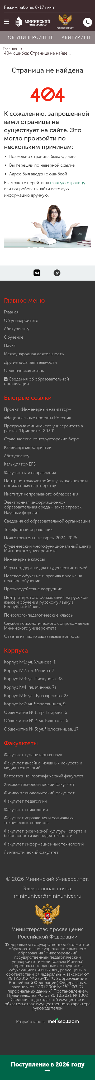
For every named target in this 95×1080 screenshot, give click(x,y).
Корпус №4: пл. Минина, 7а (30, 687)
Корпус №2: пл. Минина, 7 (29, 670)
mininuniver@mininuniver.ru (48, 896)
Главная (11, 312)
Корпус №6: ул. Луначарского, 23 (36, 695)
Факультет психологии (26, 809)
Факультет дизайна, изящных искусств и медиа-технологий (43, 765)
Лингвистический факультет (31, 852)
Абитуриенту (16, 328)
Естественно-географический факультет (43, 775)
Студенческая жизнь (24, 370)
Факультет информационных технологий (44, 844)
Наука (10, 345)
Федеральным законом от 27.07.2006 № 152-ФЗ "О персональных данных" (47, 987)
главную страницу (67, 182)
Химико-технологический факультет (39, 784)
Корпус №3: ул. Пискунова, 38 (33, 678)
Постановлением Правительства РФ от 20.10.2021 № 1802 (47, 993)
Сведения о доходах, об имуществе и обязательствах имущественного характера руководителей (47, 1004)
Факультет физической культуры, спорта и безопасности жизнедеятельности (45, 833)
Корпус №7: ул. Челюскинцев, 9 (34, 703)
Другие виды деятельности (30, 362)
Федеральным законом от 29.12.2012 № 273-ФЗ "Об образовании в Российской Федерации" (48, 978)
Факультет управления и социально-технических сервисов (39, 820)
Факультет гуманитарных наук (33, 754)
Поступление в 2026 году (47, 1064)
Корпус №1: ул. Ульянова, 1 (30, 662)
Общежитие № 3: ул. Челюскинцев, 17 (41, 729)
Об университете (31, 37)
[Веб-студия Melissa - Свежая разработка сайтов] (62, 1021)
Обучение (13, 337)
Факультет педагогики (25, 801)
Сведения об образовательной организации (36, 381)
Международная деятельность (34, 353)
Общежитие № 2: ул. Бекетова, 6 (36, 720)
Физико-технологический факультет (39, 792)
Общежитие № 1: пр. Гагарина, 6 (35, 712)
